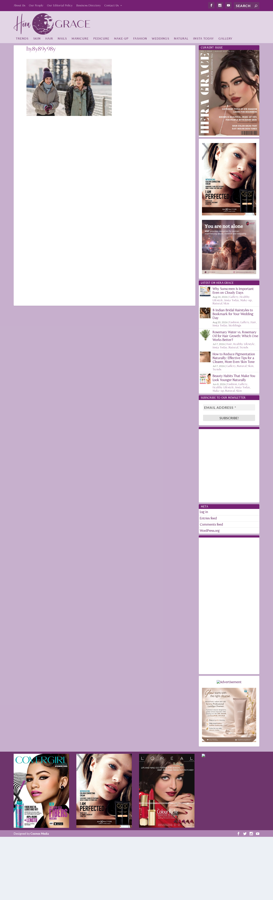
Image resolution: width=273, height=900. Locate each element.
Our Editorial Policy (60, 5)
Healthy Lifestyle (244, 344)
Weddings (160, 38)
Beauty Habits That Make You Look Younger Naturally (234, 377)
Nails (62, 38)
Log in (204, 512)
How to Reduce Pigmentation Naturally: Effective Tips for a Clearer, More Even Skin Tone (234, 358)
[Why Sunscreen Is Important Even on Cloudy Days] (205, 291)
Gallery (225, 38)
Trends (22, 38)
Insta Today (203, 38)
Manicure (80, 38)
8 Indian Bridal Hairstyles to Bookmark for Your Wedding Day (233, 314)
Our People (36, 5)
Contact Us (112, 5)
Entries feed (208, 518)
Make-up (121, 38)
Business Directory (88, 5)
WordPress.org (210, 530)
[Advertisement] (181, 22)
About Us (19, 5)
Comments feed (211, 524)
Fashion (140, 38)
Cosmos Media (39, 833)
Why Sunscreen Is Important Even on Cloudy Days (233, 290)
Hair (49, 38)
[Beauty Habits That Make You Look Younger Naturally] (205, 378)
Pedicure (101, 38)
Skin (37, 38)
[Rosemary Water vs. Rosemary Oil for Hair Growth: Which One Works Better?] (205, 335)
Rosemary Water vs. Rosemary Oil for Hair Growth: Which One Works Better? (235, 336)
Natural (181, 38)
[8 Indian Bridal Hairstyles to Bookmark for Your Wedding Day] (205, 313)
